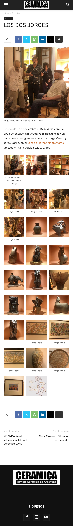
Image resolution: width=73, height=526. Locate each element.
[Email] (50, 39)
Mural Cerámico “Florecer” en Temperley (54, 438)
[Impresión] (59, 39)
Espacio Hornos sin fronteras (45, 142)
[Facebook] (18, 39)
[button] (6, 5)
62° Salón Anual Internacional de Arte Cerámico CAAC (16, 440)
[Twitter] (26, 39)
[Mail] (46, 517)
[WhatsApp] (34, 39)
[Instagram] (36, 517)
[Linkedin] (42, 39)
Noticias (16, 13)
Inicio (6, 13)
